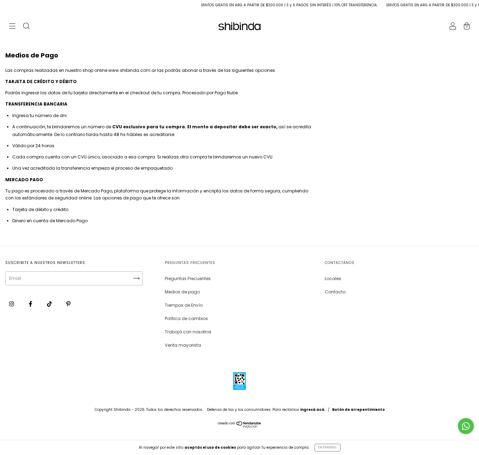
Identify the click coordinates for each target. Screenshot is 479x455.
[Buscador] (26, 27)
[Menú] (12, 27)
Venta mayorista (183, 345)
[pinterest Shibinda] (68, 304)
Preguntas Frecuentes (188, 278)
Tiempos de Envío (184, 305)
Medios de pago (182, 292)
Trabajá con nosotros (188, 332)
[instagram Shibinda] (12, 304)
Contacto (335, 292)
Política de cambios (186, 318)
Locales (333, 278)
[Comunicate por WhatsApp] (466, 426)
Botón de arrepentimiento (358, 409)
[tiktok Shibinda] (50, 304)
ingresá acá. (312, 409)
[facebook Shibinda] (31, 304)
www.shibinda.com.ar (132, 70)
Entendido (327, 447)
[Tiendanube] (240, 426)
